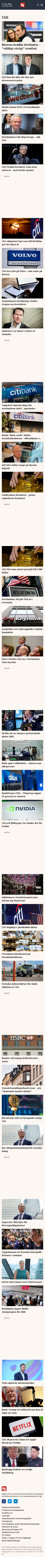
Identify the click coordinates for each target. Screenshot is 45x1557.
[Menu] (41, 4)
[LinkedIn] (16, 1501)
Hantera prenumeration (11, 1507)
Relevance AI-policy (10, 1527)
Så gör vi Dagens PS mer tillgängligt (16, 1538)
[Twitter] (10, 1501)
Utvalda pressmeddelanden (13, 1510)
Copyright (6, 1516)
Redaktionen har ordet (11, 1532)
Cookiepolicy (7, 1521)
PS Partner (6, 1535)
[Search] (37, 4)
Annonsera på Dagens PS (12, 1529)
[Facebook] (4, 1501)
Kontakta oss (7, 1513)
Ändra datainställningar (11, 1541)
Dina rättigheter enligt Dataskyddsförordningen (21, 1524)
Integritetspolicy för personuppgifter (16, 1518)
